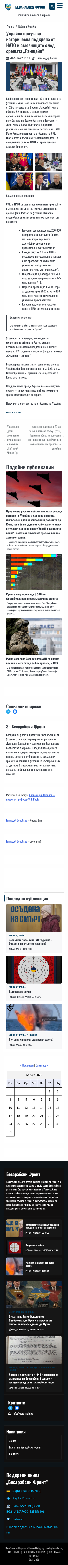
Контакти (12, 877)
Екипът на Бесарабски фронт (25, 1447)
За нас (12, 1441)
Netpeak (22, 1548)
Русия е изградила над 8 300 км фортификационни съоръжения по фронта (32, 596)
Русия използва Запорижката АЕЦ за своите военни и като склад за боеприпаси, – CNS (32, 660)
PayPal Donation (24, 1498)
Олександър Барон (46, 58)
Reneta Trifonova (17, 996)
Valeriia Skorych (17, 1387)
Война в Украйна (13, 412)
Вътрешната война (20, 991)
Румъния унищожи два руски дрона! (31, 1039)
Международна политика (22, 1312)
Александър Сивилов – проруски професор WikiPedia (30, 797)
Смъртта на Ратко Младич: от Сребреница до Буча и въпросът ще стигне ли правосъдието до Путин (30, 1320)
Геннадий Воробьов (16, 820)
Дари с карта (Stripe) (27, 1491)
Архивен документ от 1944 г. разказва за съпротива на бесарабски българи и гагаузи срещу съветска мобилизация (33, 1378)
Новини (33, 1035)
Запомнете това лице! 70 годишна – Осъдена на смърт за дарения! (30, 942)
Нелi (13, 948)
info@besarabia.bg (23, 1413)
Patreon (18, 1519)
